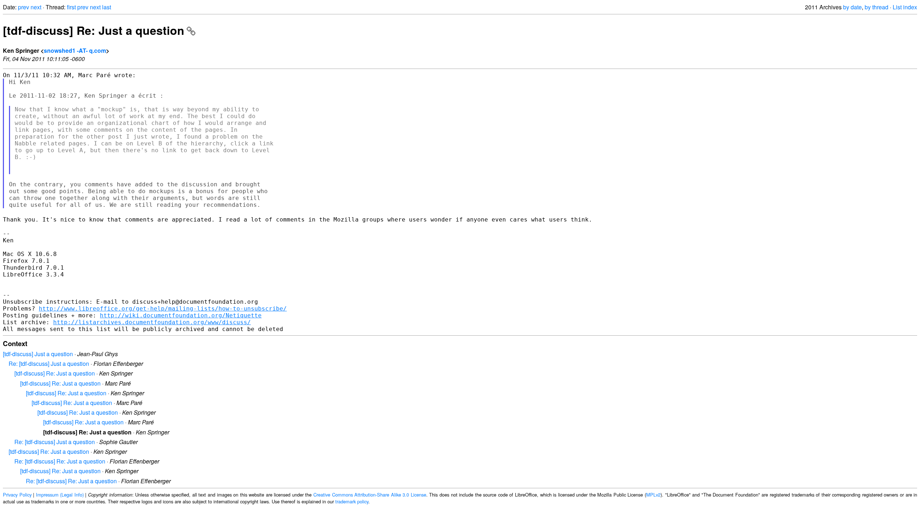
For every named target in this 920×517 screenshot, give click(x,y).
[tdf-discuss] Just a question (38, 354)
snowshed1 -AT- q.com (75, 50)
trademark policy (351, 501)
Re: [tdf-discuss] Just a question (49, 363)
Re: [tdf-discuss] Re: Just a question (59, 461)
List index (905, 7)
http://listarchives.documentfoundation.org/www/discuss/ (152, 322)
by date (852, 7)
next (36, 7)
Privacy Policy (17, 494)
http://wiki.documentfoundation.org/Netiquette (181, 315)
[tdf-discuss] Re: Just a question (93, 30)
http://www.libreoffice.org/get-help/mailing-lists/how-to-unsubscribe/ (163, 308)
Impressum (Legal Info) (60, 494)
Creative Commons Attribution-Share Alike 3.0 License (369, 494)
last (106, 7)
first (71, 7)
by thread (876, 7)
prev (23, 7)
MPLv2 (653, 494)
